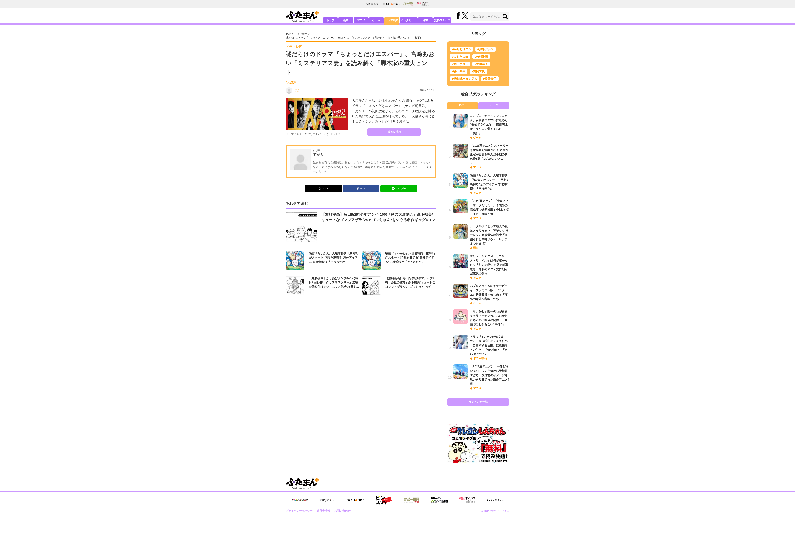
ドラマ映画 (392, 20)
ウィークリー (494, 105)
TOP (288, 33)
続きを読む (394, 131)
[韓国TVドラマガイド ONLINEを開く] (423, 4)
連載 (425, 20)
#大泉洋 (291, 82)
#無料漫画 (481, 56)
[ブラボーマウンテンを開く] (439, 500)
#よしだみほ (460, 56)
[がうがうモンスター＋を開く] (327, 500)
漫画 (345, 20)
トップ (330, 20)
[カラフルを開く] (495, 500)
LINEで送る (401, 188)
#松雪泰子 (489, 78)
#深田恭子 (481, 64)
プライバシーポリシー (299, 510)
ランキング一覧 (478, 401)
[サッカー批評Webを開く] (408, 3)
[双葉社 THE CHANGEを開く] (391, 4)
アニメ (361, 20)
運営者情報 (323, 510)
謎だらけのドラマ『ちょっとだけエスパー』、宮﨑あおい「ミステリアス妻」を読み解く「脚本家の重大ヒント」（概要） (354, 37)
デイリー (463, 105)
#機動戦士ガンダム (464, 78)
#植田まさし (460, 64)
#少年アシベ (485, 49)
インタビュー (409, 20)
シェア (363, 188)
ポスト (325, 188)
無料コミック (442, 20)
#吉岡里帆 (478, 71)
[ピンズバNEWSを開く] (383, 500)
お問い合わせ (342, 510)
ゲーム (376, 20)
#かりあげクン (461, 49)
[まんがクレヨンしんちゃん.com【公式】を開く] (300, 500)
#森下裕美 (458, 71)
